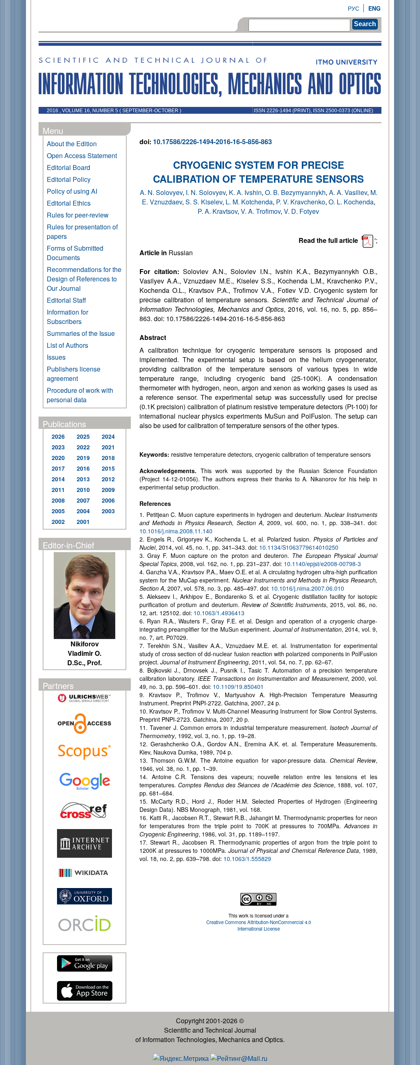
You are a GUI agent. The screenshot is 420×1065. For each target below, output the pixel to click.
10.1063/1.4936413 (219, 613)
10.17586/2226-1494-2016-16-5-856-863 (212, 141)
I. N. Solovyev (206, 192)
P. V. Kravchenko (300, 201)
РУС (353, 8)
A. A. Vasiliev (348, 192)
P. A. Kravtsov (217, 211)
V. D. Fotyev (301, 211)
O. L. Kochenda (351, 201)
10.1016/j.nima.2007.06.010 (307, 588)
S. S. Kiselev (203, 201)
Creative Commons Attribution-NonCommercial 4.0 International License (258, 925)
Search (365, 23)
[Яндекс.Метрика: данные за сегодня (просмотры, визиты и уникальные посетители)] (181, 1058)
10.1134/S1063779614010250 (298, 547)
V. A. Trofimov (261, 211)
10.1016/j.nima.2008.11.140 (175, 531)
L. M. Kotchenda (249, 201)
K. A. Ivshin (245, 192)
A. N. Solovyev (161, 192)
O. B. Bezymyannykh (295, 192)
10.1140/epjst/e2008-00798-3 (322, 564)
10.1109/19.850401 (238, 686)
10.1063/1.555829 (247, 858)
